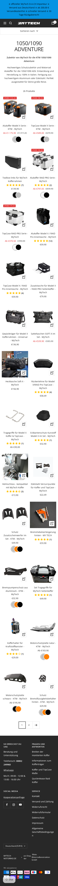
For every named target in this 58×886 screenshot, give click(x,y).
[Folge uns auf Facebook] (7, 804)
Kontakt (36, 796)
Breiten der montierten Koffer (41, 753)
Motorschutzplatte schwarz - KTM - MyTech (15, 697)
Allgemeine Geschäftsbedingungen (43, 832)
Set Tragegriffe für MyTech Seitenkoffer (43, 589)
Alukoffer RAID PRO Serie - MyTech (43, 179)
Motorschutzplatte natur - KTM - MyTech (43, 645)
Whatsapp (9, 770)
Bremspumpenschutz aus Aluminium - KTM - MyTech (15, 591)
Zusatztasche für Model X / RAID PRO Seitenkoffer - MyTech (43, 289)
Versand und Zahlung (43, 801)
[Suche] (10, 23)
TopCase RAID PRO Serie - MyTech (15, 235)
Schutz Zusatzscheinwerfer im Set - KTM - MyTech (15, 535)
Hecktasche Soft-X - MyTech (15, 383)
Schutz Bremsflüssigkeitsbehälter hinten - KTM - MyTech (43, 698)
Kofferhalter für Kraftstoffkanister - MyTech (15, 646)
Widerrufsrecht (39, 806)
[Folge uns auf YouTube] (20, 804)
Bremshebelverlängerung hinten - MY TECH (43, 534)
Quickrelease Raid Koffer (41, 780)
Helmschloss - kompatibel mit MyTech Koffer (15, 486)
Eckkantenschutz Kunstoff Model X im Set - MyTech (43, 434)
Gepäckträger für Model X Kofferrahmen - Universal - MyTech (15, 337)
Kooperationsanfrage (14, 797)
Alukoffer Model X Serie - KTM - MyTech (15, 127)
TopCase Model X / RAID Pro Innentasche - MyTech (15, 287)
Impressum (37, 823)
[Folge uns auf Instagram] (13, 804)
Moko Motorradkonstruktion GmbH (41, 857)
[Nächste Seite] (36, 725)
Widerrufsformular (41, 812)
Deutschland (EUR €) (14, 846)
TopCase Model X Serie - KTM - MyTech (43, 127)
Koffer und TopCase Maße (42, 771)
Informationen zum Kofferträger (41, 762)
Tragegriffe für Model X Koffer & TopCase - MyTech (14, 436)
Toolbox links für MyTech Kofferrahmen (15, 179)
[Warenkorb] (52, 23)
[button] (15, 185)
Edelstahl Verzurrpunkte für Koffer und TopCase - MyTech (43, 487)
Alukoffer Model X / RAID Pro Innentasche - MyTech (43, 235)
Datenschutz (38, 817)
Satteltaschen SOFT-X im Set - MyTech (43, 335)
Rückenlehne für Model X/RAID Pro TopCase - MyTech (43, 385)
